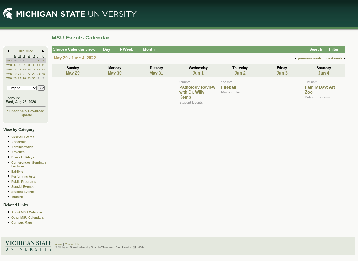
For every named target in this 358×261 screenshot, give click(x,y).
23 (33, 73)
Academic (18, 142)
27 (19, 78)
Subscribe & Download (25, 111)
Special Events (22, 187)
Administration (22, 147)
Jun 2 (240, 73)
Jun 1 (198, 73)
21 (24, 73)
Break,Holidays (22, 157)
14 (24, 69)
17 (38, 69)
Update (26, 115)
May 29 (73, 73)
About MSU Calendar (26, 212)
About (58, 244)
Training (17, 197)
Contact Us (72, 244)
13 (19, 69)
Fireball (228, 87)
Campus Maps (22, 222)
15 (29, 69)
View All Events (22, 137)
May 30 (115, 73)
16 (33, 69)
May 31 (156, 73)
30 (19, 60)
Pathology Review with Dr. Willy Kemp (197, 92)
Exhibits (17, 171)
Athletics (18, 152)
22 (29, 73)
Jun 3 (282, 73)
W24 (9, 69)
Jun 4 (323, 73)
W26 (9, 78)
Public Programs (23, 182)
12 (15, 69)
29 (15, 60)
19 (15, 73)
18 (43, 69)
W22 (9, 60)
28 (24, 78)
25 (43, 73)
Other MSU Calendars (27, 217)
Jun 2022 (25, 51)
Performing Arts (23, 176)
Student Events (22, 192)
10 (38, 65)
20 (19, 73)
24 (38, 73)
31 (24, 60)
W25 (9, 73)
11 (43, 65)
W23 (9, 65)
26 (15, 78)
